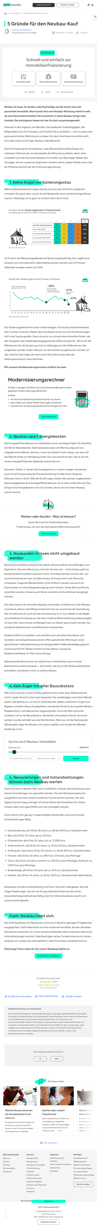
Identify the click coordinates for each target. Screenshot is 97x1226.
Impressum (7, 1172)
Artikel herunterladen (19, 996)
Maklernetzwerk (80, 1162)
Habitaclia (31, 1192)
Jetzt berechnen (48, 417)
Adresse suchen (33, 1175)
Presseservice (32, 1162)
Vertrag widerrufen (34, 1178)
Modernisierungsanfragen (84, 1175)
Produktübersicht (81, 1158)
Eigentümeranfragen (82, 1165)
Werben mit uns (80, 1178)
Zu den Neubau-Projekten (48, 956)
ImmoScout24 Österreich (36, 1185)
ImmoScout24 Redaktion (22, 30)
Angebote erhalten (48, 1222)
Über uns (6, 1158)
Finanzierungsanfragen (83, 1168)
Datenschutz (55, 1168)
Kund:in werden (83, 1184)
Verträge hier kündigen (36, 1165)
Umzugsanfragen (81, 1172)
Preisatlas (30, 1172)
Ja (40, 1059)
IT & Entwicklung (33, 1168)
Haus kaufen (15, 13)
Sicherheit (54, 1171)
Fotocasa (30, 1188)
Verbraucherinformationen (60, 1164)
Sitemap (6, 1165)
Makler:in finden (68, 5)
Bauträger (62, 613)
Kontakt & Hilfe (32, 1158)
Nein (57, 1059)
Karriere (6, 1162)
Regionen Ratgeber (34, 1182)
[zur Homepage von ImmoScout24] (12, 6)
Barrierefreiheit (9, 1168)
